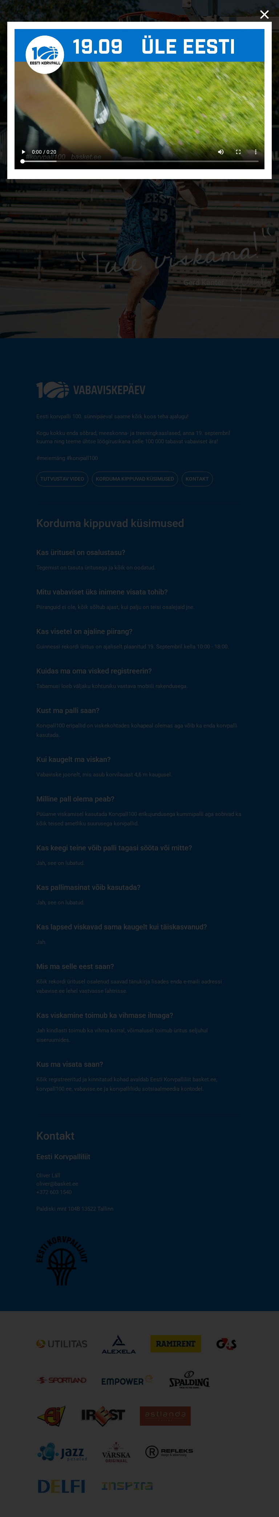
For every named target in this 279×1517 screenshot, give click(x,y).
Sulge (264, 14)
